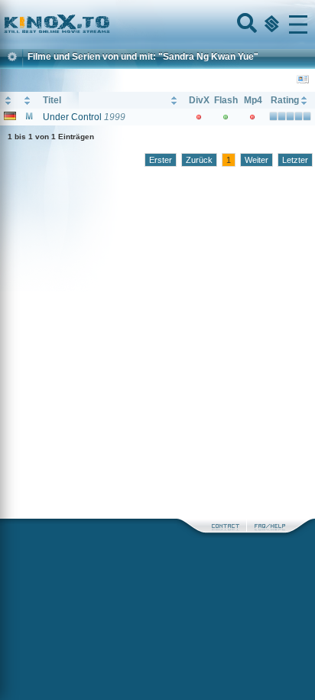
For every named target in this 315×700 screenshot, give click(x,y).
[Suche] (245, 24)
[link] (157, 24)
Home (108, 24)
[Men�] (298, 24)
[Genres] (270, 24)
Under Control (72, 117)
